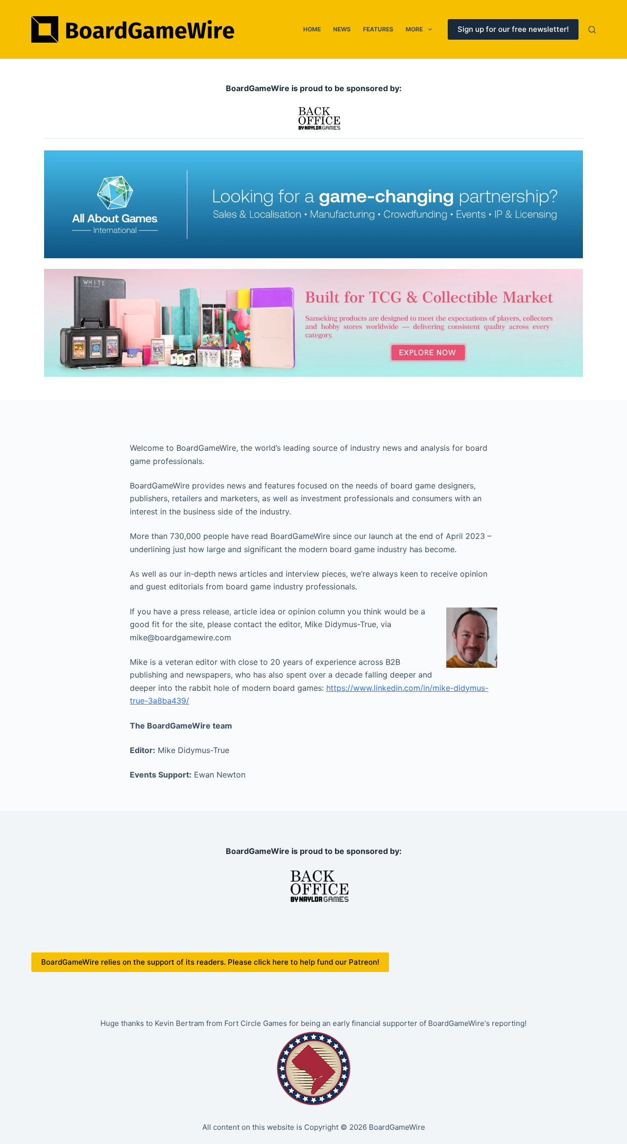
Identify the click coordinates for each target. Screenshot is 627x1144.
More (414, 29)
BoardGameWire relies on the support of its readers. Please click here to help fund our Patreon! (210, 962)
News (342, 29)
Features (378, 29)
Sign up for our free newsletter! (513, 29)
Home (312, 29)
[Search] (592, 29)
